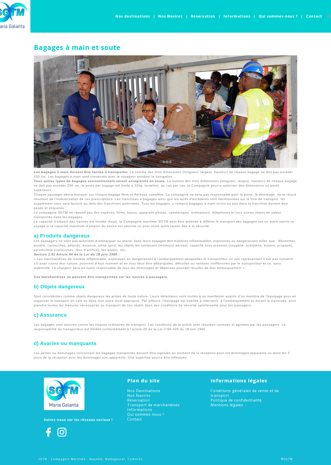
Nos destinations (133, 16)
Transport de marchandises (153, 404)
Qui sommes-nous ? (278, 16)
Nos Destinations (143, 390)
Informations (237, 16)
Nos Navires (170, 16)
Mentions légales (227, 404)
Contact (314, 16)
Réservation (203, 16)
